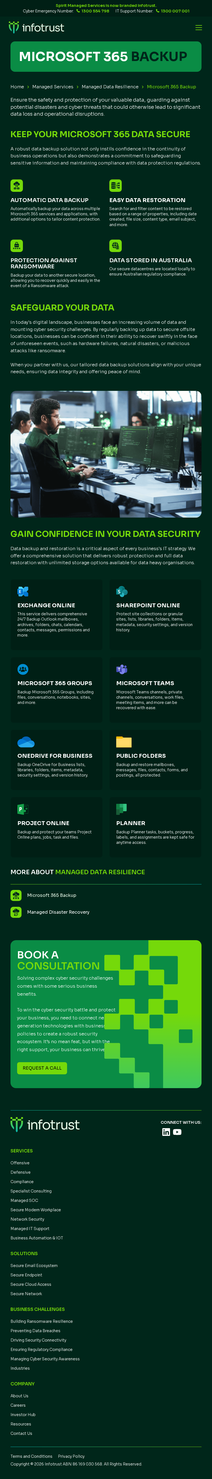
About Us (19, 1395)
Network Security (27, 1219)
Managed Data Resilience (110, 87)
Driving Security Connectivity (38, 1340)
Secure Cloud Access (30, 1284)
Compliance (22, 1181)
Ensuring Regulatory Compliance (41, 1349)
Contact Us (21, 1433)
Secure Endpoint (26, 1275)
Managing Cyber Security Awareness (45, 1358)
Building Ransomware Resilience (41, 1321)
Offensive (20, 1162)
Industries (20, 1368)
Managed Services (52, 87)
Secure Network (26, 1293)
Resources (20, 1424)
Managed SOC (24, 1200)
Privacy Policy (71, 1456)
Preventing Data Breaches (35, 1330)
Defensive (20, 1172)
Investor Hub (23, 1414)
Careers (18, 1405)
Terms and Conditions (31, 1456)
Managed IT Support (29, 1228)
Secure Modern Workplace (35, 1209)
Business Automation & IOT (36, 1238)
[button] (197, 27)
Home (17, 87)
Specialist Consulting (31, 1191)
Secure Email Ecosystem (34, 1265)
